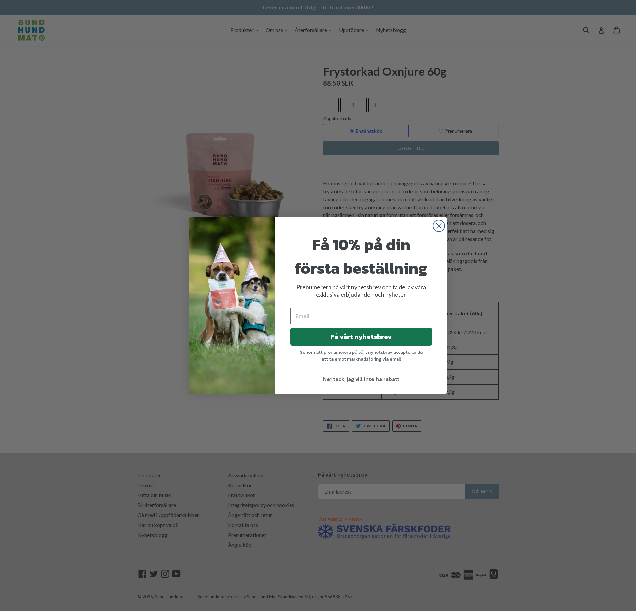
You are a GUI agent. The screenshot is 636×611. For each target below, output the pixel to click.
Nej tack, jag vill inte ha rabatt (361, 379)
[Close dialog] (439, 226)
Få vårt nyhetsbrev (361, 337)
